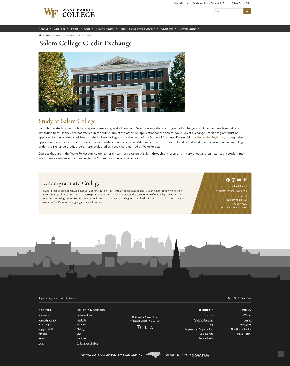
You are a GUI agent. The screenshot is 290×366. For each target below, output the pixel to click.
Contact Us (240, 196)
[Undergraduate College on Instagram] (233, 179)
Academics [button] (59, 28)
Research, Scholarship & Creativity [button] (138, 28)
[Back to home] (40, 35)
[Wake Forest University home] (145, 311)
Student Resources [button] (80, 28)
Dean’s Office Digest (220, 3)
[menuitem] (42, 35)
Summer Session (187, 28)
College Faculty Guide (241, 3)
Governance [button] (167, 28)
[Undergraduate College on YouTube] (239, 179)
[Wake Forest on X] (145, 327)
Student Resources (53, 35)
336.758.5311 (239, 185)
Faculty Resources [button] (105, 28)
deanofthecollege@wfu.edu (231, 191)
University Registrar (211, 137)
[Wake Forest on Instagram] (151, 327)
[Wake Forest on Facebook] (139, 327)
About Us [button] (43, 28)
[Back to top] (281, 354)
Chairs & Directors (181, 3)
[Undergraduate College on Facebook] (228, 179)
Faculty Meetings (200, 3)
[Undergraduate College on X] (245, 179)
